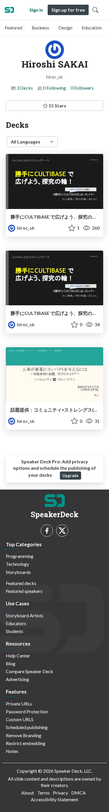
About (27, 792)
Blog (10, 663)
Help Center (18, 655)
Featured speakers (24, 591)
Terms (43, 792)
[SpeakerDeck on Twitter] (62, 530)
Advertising (17, 679)
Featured (13, 27)
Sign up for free (68, 10)
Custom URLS (19, 719)
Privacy (60, 792)
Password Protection (27, 711)
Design (65, 27)
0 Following (54, 88)
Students (14, 631)
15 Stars (57, 105)
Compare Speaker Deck (29, 671)
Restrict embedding (25, 743)
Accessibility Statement (54, 799)
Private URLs (19, 703)
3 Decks (25, 88)
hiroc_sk (25, 228)
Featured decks (21, 583)
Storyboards (18, 572)
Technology (17, 564)
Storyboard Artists (24, 615)
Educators (16, 623)
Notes (12, 751)
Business (40, 27)
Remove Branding (23, 735)
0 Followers (82, 88)
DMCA (78, 792)
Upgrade (70, 475)
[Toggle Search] (95, 10)
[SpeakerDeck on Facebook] (47, 530)
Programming (19, 556)
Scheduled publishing (27, 727)
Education (92, 27)
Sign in (36, 10)
